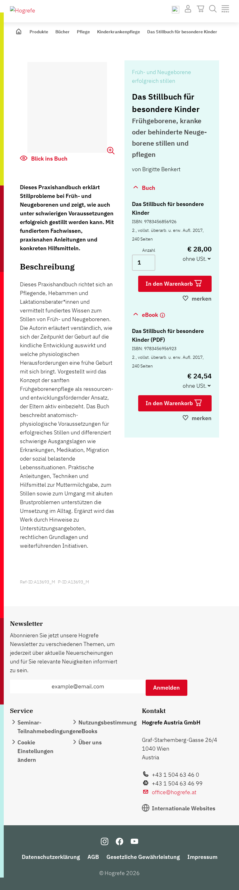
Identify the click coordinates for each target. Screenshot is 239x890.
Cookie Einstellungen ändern (35, 751)
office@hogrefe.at (174, 792)
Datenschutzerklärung (51, 856)
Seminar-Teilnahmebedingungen (48, 727)
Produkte (39, 32)
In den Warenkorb (170, 283)
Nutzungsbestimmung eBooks (107, 727)
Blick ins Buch (49, 158)
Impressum (202, 856)
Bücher (62, 32)
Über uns (90, 742)
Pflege (83, 32)
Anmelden (166, 687)
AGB (93, 856)
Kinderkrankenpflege (118, 32)
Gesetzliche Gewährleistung (143, 856)
